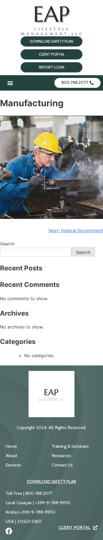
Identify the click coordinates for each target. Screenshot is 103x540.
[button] (10, 83)
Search (7, 243)
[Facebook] (8, 531)
